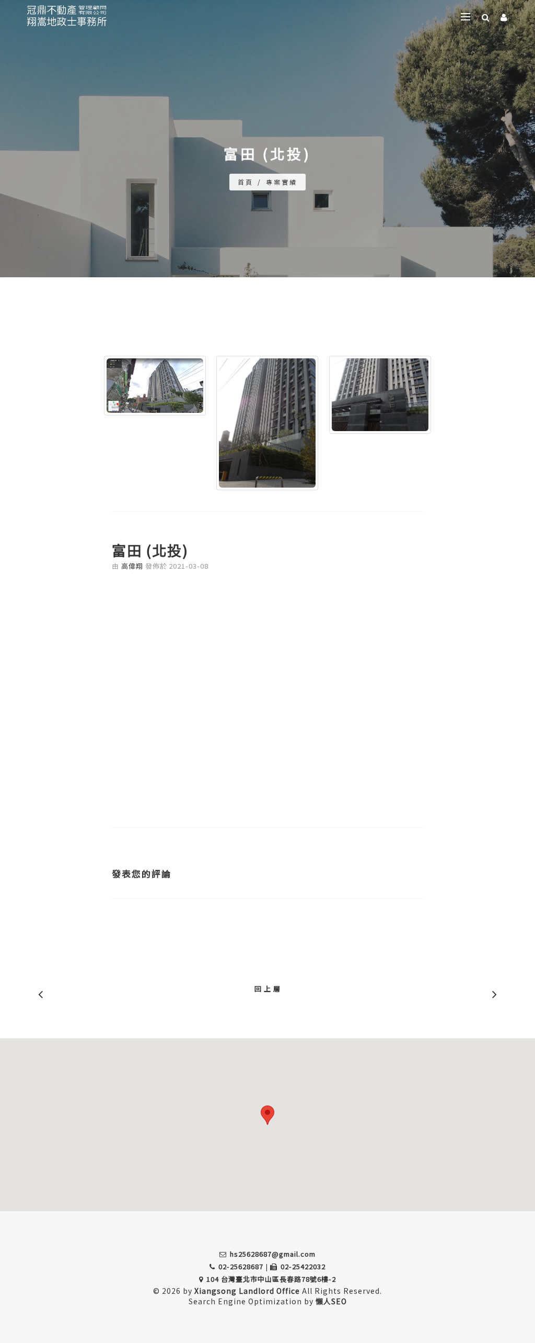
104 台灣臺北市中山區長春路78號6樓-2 (271, 1279)
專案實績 (281, 181)
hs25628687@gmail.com (273, 1254)
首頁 (245, 181)
